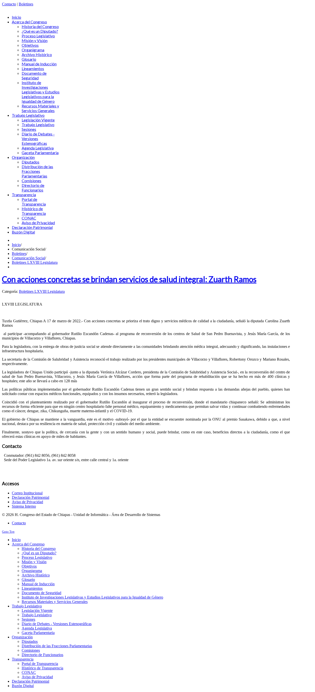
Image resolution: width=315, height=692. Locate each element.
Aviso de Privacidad (27, 502)
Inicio (16, 245)
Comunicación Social (28, 258)
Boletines (26, 4)
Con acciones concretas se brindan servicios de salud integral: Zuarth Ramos (129, 279)
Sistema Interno (24, 506)
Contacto (9, 4)
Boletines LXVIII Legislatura (35, 262)
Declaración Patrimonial (30, 497)
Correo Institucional (27, 493)
